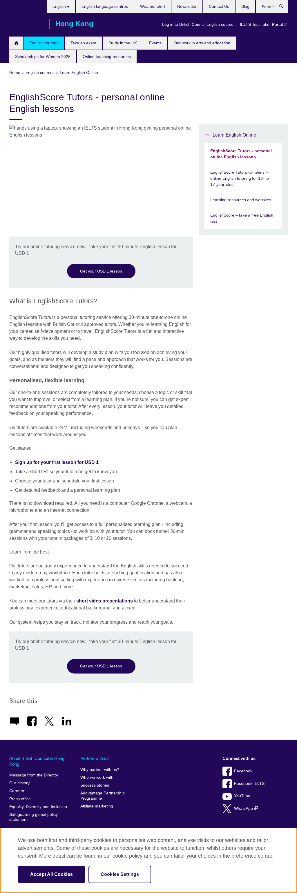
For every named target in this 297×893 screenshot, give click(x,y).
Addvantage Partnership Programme (102, 796)
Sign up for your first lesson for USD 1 (57, 462)
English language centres (105, 6)
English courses (43, 43)
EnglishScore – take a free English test (241, 218)
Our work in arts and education (202, 43)
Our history (19, 783)
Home (16, 43)
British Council (26, 24)
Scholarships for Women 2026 (42, 56)
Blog (245, 6)
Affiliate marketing (96, 806)
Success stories (94, 785)
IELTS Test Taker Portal (262, 24)
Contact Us (219, 6)
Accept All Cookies (51, 874)
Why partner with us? (99, 769)
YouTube (242, 796)
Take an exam (83, 43)
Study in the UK (122, 43)
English (59, 6)
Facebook (243, 771)
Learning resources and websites (240, 199)
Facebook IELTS (249, 783)
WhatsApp (244, 808)
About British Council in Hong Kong (36, 761)
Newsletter (187, 6)
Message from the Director (33, 775)
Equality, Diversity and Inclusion (38, 807)
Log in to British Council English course (197, 24)
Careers (16, 791)
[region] (148, 860)
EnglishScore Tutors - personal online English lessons (241, 153)
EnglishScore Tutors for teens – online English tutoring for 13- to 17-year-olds (239, 178)
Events (155, 43)
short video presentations (104, 600)
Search (284, 7)
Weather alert (152, 6)
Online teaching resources (107, 56)
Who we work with (96, 777)
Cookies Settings (120, 874)
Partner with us (94, 758)
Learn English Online (234, 135)
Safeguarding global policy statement (33, 817)
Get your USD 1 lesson (101, 271)
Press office (20, 799)
